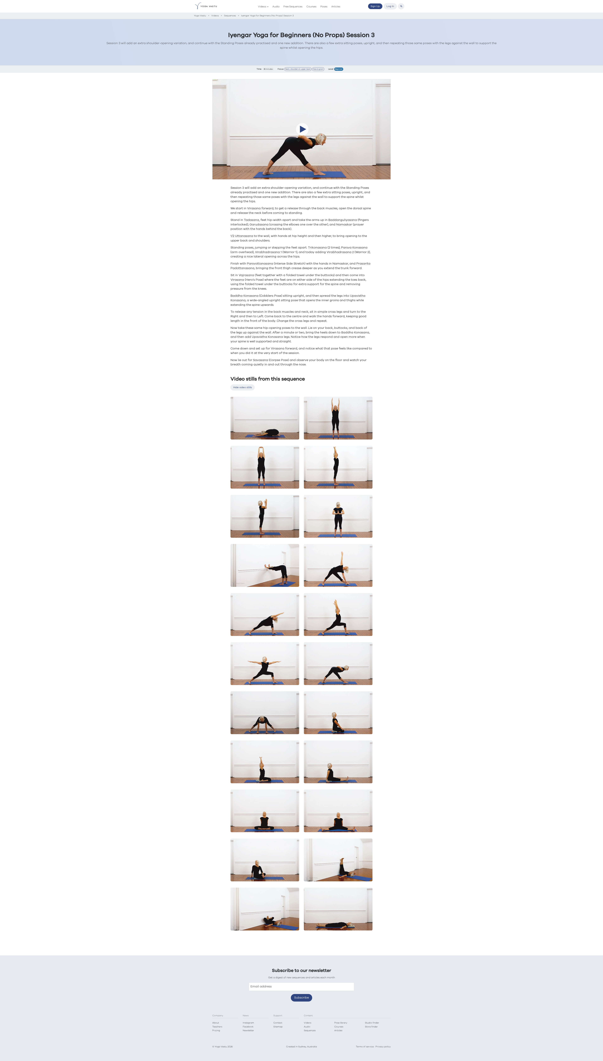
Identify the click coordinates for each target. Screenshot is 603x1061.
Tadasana (251, 220)
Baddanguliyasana (342, 220)
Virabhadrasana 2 (340, 252)
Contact (277, 1023)
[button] (301, 129)
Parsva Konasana (354, 247)
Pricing (216, 1030)
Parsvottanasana (260, 263)
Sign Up (375, 6)
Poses (323, 6)
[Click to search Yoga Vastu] (401, 6)
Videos (262, 6)
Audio (276, 6)
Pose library (340, 1023)
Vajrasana (246, 275)
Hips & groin (318, 69)
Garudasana (259, 224)
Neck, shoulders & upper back (298, 69)
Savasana (260, 360)
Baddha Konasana (244, 295)
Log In (390, 6)
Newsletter (248, 1030)
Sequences (310, 1030)
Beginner (338, 69)
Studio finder (372, 1023)
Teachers (217, 1027)
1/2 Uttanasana (242, 236)
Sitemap (277, 1027)
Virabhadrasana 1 (268, 252)
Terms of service (365, 1047)
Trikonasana (317, 247)
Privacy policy (383, 1047)
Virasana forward (260, 208)
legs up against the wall (253, 332)
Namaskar (344, 224)
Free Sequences (292, 6)
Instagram (248, 1023)
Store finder (371, 1027)
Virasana (237, 279)
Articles (335, 6)
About (215, 1023)
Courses (311, 6)
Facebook (248, 1027)
